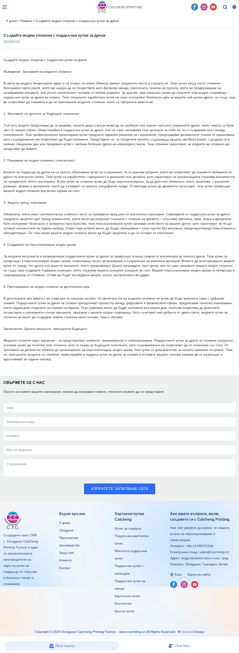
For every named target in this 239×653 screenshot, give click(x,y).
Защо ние (66, 553)
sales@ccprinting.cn (214, 552)
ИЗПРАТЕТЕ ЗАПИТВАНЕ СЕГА (119, 489)
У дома (11, 21)
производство (69, 545)
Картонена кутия (127, 596)
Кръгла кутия (124, 611)
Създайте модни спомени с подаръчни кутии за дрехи (77, 21)
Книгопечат (123, 603)
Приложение (68, 538)
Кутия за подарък (128, 528)
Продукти (66, 530)
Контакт (65, 568)
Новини (26, 21)
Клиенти (65, 560)
